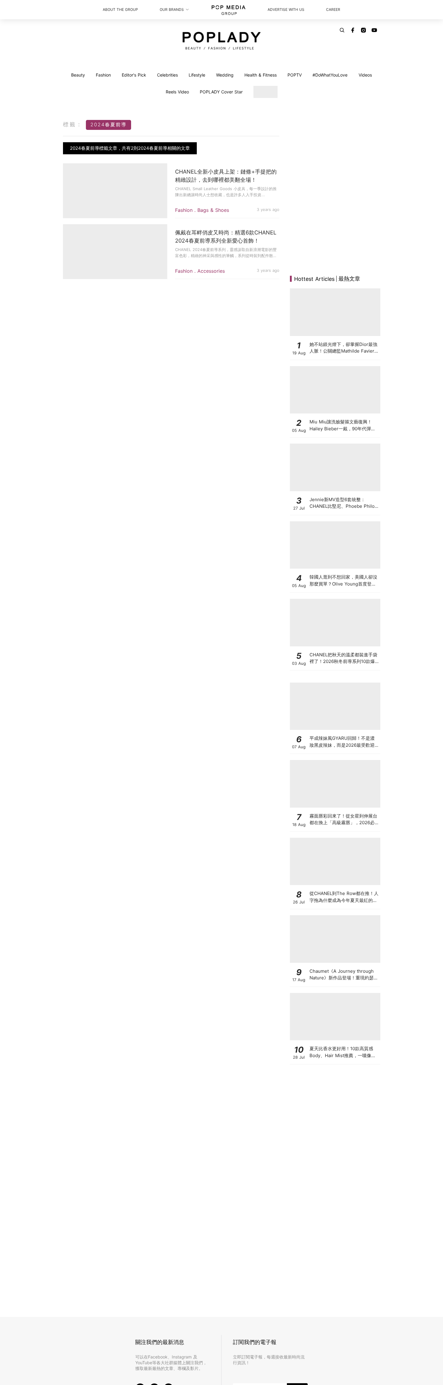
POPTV (294, 74)
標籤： (73, 124)
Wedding (225, 74)
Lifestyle (197, 74)
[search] (342, 30)
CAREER (333, 9)
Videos (365, 74)
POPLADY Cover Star (221, 91)
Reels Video (177, 91)
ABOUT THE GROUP (120, 9)
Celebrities (167, 74)
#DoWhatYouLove (330, 74)
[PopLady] (222, 41)
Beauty (78, 74)
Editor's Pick (134, 74)
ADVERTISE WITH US (286, 9)
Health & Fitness (260, 74)
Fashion (103, 74)
